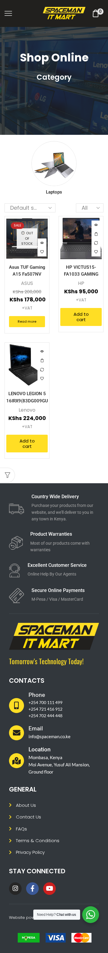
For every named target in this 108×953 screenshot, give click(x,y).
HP (81, 283)
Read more (27, 321)
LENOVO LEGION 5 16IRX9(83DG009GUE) (27, 397)
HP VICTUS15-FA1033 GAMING (81, 271)
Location (39, 749)
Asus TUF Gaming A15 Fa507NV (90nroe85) (27, 274)
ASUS (27, 283)
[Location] (16, 760)
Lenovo (27, 410)
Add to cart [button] (96, 233)
